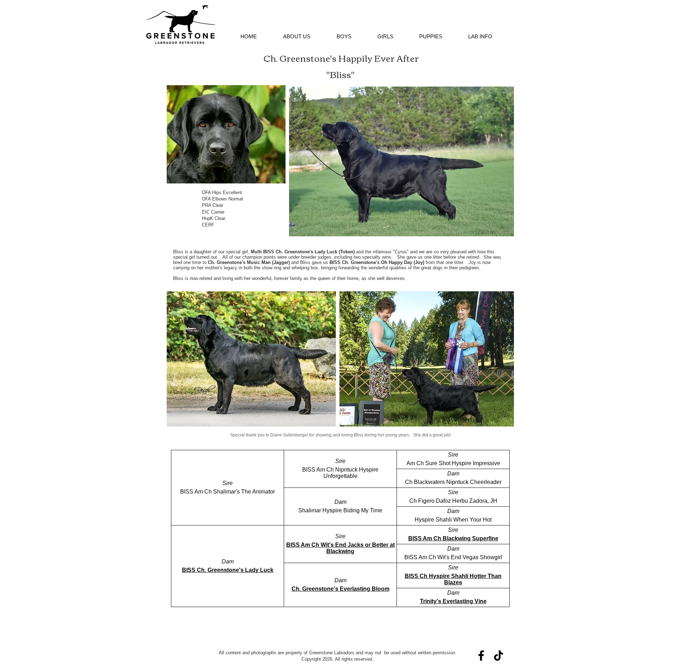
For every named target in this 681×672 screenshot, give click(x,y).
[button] (296, 36)
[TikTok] (498, 655)
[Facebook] (481, 655)
